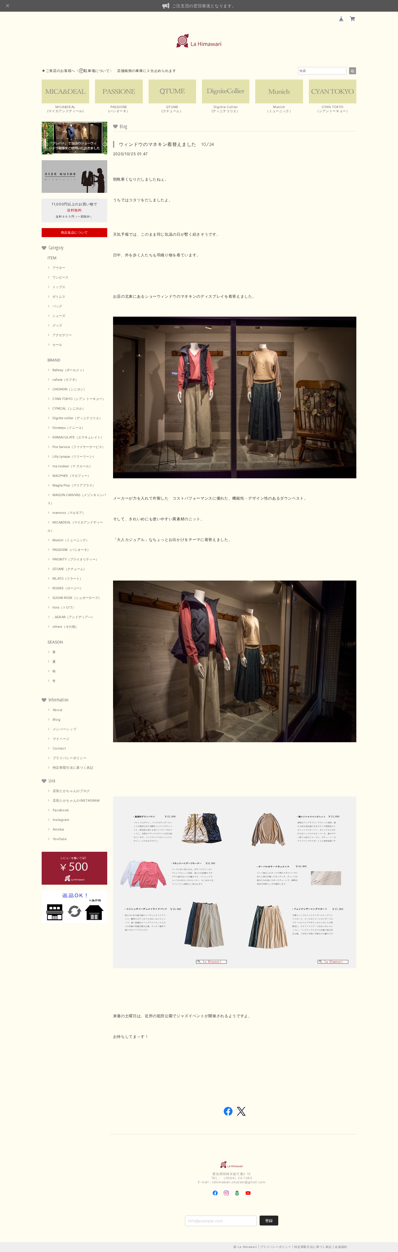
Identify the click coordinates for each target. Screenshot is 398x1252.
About (58, 710)
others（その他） (65, 627)
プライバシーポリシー (70, 758)
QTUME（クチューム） (69, 569)
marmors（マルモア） (68, 513)
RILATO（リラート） (67, 578)
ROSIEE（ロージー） (67, 588)
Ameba (58, 829)
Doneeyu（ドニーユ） (68, 428)
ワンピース (60, 277)
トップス (58, 287)
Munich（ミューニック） (70, 540)
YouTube (60, 839)
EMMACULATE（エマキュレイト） (78, 437)
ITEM (52, 257)
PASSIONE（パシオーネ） (71, 550)
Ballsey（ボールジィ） (69, 370)
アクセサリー (62, 335)
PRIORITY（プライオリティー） (75, 559)
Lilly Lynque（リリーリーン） (74, 456)
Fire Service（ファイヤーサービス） (78, 447)
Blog (57, 719)
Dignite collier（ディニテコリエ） (77, 418)
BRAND (53, 360)
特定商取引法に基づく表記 (73, 768)
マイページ (61, 739)
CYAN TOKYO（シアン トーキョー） (78, 399)
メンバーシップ (65, 729)
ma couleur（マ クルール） (72, 466)
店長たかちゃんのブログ (71, 791)
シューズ (58, 316)
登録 (269, 1220)
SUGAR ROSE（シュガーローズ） (76, 598)
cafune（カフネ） (65, 380)
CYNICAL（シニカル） (68, 408)
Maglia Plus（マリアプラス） (74, 485)
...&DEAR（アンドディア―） (73, 617)
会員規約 (341, 1247)
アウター (58, 268)
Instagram (61, 820)
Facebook (61, 810)
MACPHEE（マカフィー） (71, 476)
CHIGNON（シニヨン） (69, 389)
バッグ (57, 306)
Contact (59, 748)
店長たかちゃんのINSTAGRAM (76, 800)
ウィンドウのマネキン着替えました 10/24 (166, 144)
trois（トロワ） (63, 607)
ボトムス (58, 297)
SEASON (55, 642)
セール (57, 345)
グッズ (57, 325)
